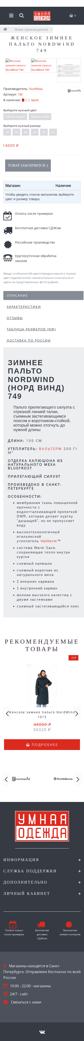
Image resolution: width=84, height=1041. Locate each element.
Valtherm (49, 541)
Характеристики (24, 306)
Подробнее (44, 744)
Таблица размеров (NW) (31, 329)
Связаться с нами (26, 1002)
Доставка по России (29, 340)
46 (25, 132)
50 (43, 132)
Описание (17, 295)
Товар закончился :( (28, 165)
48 (34, 132)
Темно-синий (40, 116)
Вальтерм (50, 448)
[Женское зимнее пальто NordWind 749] (18, 65)
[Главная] (5, 29)
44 (16, 132)
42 (7, 132)
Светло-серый (15, 116)
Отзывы (15, 318)
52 (53, 132)
